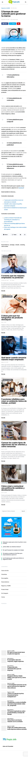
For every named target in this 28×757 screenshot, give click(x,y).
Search (23, 511)
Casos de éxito (5, 570)
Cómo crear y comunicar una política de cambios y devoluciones (12, 488)
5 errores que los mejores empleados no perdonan (12, 277)
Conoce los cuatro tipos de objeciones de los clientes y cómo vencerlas (14, 444)
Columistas (4, 574)
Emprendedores (5, 244)
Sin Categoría (4, 593)
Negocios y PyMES (5, 8)
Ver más (3, 290)
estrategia (12, 244)
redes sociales (4, 246)
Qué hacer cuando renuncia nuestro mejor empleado (13, 358)
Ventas (3, 597)
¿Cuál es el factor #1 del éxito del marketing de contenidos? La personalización (13, 219)
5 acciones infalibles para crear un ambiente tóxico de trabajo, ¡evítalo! (14, 401)
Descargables (4, 578)
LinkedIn (17, 244)
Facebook (21, 187)
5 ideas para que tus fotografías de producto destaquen (12, 318)
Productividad (4, 589)
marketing (22, 244)
